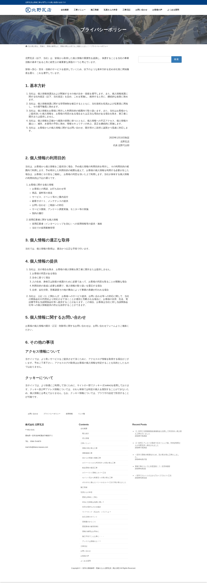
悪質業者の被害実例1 (90, 527)
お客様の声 (85, 556)
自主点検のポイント (89, 517)
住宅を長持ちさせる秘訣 (91, 507)
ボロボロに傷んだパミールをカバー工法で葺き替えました (104, 483)
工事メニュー (86, 443)
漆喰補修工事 (87, 453)
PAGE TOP (199, 563)
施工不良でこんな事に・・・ (93, 536)
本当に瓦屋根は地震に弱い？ (93, 502)
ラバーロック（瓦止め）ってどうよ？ (96, 512)
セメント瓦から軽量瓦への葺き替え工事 (97, 478)
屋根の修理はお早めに (90, 531)
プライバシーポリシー (52, 414)
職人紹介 (85, 433)
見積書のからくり (89, 522)
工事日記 (84, 546)
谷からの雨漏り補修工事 (91, 458)
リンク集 (81, 414)
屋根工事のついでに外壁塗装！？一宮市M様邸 (152, 466)
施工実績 (84, 487)
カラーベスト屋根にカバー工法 (94, 473)
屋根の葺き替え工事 (89, 448)
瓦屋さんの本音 (86, 492)
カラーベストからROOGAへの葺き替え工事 (98, 463)
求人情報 (85, 438)
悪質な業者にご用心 (89, 497)
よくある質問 (86, 561)
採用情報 (69, 414)
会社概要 (84, 429)
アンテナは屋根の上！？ (91, 541)
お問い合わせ (33, 414)
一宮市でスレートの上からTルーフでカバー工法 (153, 476)
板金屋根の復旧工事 (89, 468)
